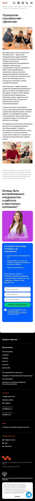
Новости (5, 361)
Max (6, 443)
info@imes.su (6, 415)
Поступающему (7, 352)
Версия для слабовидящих (22, 2)
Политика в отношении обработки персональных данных (14, 383)
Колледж (5, 358)
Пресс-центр (18, 6)
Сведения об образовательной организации (17, 376)
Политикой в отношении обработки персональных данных (17, 313)
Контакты (5, 365)
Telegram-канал (10, 440)
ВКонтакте (8, 446)
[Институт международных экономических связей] (5, 3)
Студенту (5, 355)
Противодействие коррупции (12, 372)
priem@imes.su (7, 409)
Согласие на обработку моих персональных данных (16, 310)
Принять (17, 496)
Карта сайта (6, 368)
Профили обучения (9, 340)
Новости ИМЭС (27, 6)
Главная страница (7, 6)
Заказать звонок (7, 400)
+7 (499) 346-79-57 (8, 397)
